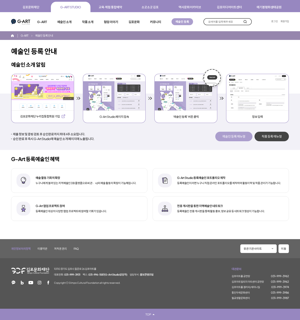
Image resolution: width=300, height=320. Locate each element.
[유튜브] (30, 282)
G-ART (20, 21)
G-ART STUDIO (70, 7)
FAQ (76, 248)
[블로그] (22, 282)
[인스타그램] (39, 282)
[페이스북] (48, 282)
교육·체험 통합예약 (110, 7)
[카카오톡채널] (13, 282)
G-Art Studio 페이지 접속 (114, 116)
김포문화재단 (31, 7)
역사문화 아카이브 (189, 7)
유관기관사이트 (253, 248)
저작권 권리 (60, 248)
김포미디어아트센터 (229, 7)
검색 (245, 21)
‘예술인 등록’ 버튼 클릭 (186, 116)
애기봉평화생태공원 (269, 7)
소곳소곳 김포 (150, 7)
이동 (283, 248)
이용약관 (42, 248)
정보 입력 (257, 116)
